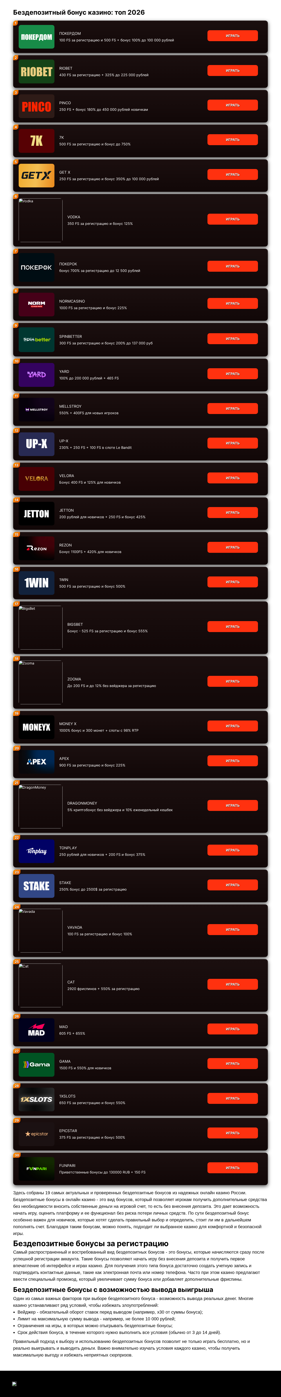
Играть (233, 35)
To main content (13, 2)
